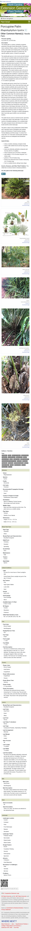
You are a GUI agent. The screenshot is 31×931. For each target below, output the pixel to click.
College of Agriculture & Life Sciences (11, 925)
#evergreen (4, 455)
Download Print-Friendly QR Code (10, 888)
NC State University (6, 896)
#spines (26, 463)
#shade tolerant (5, 465)
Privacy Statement (6, 909)
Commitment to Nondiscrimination (14, 908)
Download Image (25, 205)
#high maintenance (25, 459)
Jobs (12, 924)
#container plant (11, 457)
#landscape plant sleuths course (9, 461)
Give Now (16, 927)
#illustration (4, 466)
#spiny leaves (19, 457)
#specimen (4, 457)
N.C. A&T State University (20, 896)
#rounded (19, 461)
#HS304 (10, 466)
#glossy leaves (5, 459)
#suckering (10, 463)
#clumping (25, 461)
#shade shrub (17, 465)
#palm (11, 459)
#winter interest (25, 455)
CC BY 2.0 (27, 303)
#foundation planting (18, 463)
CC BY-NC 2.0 (26, 204)
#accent (23, 465)
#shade (11, 465)
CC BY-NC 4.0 (26, 241)
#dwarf (24, 457)
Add (4, 173)
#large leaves (16, 459)
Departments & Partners (22, 924)
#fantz (9, 455)
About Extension (5, 924)
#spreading (4, 463)
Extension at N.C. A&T (6, 927)
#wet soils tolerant (16, 455)
